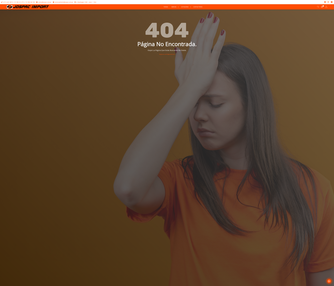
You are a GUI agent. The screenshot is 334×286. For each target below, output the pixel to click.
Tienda (165, 7)
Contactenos (197, 7)
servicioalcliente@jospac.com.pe (63, 2)
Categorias (185, 7)
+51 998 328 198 (30, 2)
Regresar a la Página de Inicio (167, 54)
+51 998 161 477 (18, 2)
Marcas (173, 7)
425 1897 (9, 2)
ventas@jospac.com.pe (44, 2)
